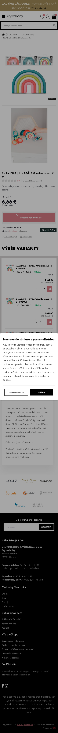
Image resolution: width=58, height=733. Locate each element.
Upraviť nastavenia (16, 392)
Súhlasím (41, 392)
